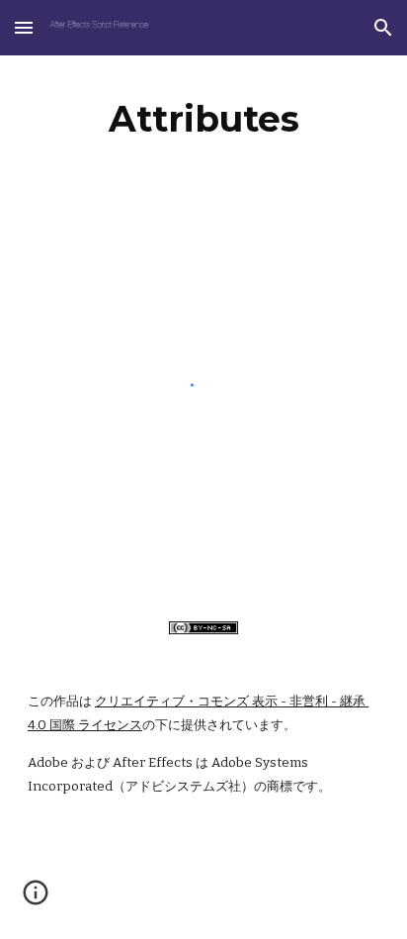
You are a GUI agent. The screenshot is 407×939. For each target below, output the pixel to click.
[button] (23, 27)
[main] (203, 118)
